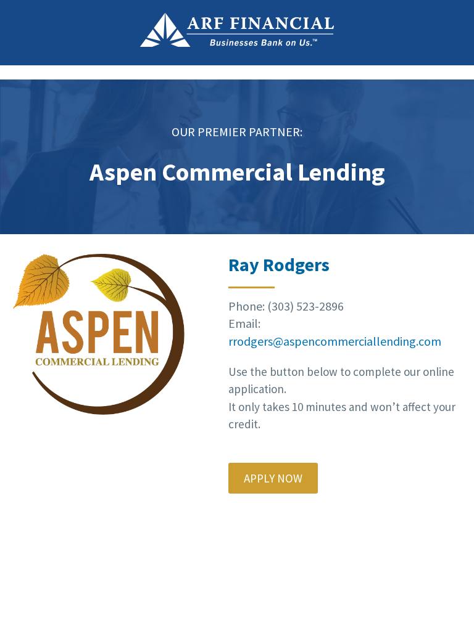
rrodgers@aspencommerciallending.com (334, 341)
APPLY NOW (273, 478)
